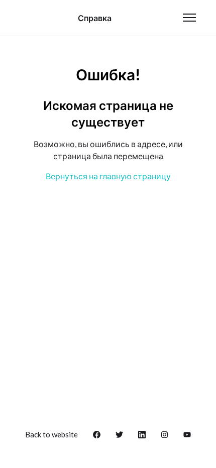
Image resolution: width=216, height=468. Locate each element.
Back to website (51, 434)
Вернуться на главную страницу (108, 176)
